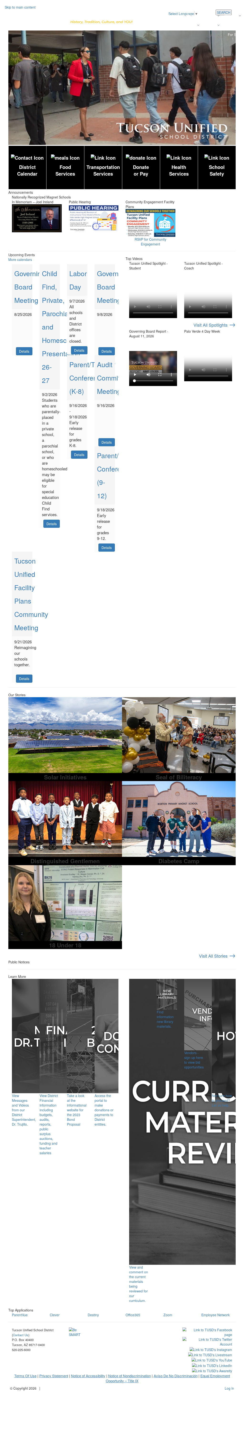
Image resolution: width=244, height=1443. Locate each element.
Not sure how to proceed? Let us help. (222, 1100)
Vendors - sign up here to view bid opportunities (194, 1059)
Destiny (93, 1314)
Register (210, 15)
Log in (229, 1388)
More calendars (20, 259)
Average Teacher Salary (161, 25)
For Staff (234, 34)
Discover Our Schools (182, 15)
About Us (231, 15)
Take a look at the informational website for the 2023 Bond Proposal (76, 1110)
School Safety (217, 170)
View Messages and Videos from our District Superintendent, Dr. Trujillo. (24, 1110)
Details (24, 351)
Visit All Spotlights (214, 325)
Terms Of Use (25, 1375)
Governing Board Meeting (29, 287)
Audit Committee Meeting (113, 378)
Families (210, 25)
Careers (190, 25)
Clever (55, 1314)
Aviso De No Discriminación (176, 1375)
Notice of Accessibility (88, 1375)
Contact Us (232, 25)
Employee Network (215, 1314)
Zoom (167, 1314)
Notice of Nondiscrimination (129, 1375)
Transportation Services (103, 170)
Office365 (133, 1314)
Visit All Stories (217, 956)
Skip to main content (20, 7)
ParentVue (20, 1314)
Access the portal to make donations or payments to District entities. (104, 1110)
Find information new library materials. (165, 1019)
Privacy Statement (53, 1375)
